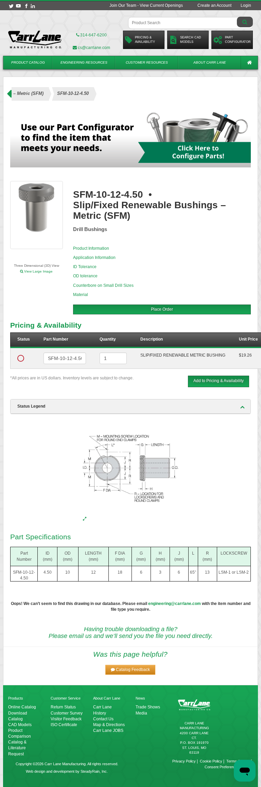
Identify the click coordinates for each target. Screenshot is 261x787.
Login (246, 5)
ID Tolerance (85, 266)
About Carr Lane (209, 62)
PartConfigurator (238, 40)
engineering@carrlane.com (174, 603)
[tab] (130, 406)
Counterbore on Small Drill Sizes (103, 285)
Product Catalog (28, 62)
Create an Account (214, 5)
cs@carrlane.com (94, 47)
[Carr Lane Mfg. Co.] (35, 39)
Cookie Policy (211, 761)
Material (80, 294)
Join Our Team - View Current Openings (146, 5)
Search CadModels (190, 40)
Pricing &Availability (145, 40)
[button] (130, 670)
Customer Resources (147, 62)
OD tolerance (85, 276)
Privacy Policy (184, 761)
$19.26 (245, 355)
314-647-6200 (93, 35)
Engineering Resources (83, 62)
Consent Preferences (222, 767)
